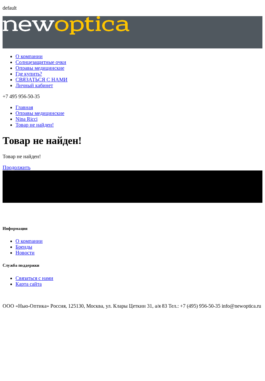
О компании (29, 56)
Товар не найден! (35, 125)
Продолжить (16, 167)
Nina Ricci (26, 119)
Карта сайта (29, 284)
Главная (24, 107)
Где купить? (29, 74)
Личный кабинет (34, 85)
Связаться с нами (34, 278)
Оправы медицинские (40, 68)
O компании (29, 241)
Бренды (24, 247)
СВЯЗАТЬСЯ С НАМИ (42, 79)
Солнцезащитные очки (41, 62)
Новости (25, 252)
